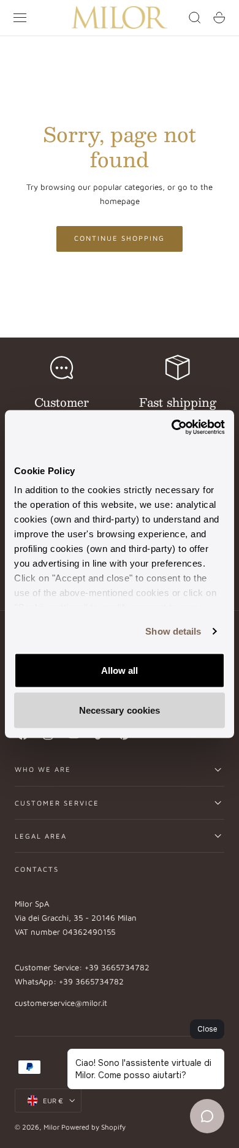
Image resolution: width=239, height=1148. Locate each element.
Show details (173, 631)
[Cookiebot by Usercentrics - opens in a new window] (172, 428)
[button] (20, 18)
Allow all (119, 670)
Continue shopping (119, 238)
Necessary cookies (120, 710)
